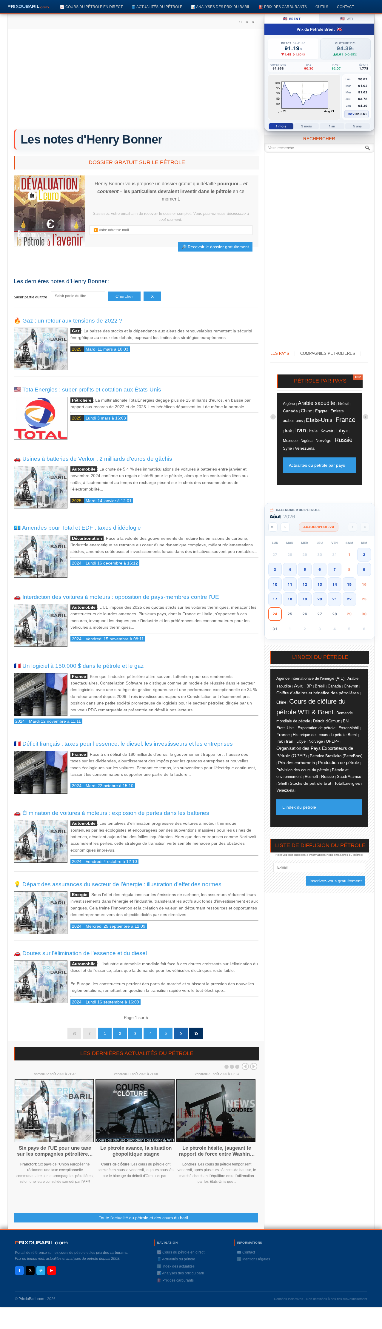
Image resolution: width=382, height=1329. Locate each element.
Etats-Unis (319, 420)
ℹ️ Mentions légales (253, 1259)
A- (253, 22)
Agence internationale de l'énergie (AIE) (310, 678)
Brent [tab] (292, 18)
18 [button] (289, 599)
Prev (245, 1066)
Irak (288, 430)
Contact (345, 7)
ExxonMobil (348, 728)
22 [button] (349, 599)
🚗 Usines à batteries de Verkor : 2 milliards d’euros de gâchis (93, 459)
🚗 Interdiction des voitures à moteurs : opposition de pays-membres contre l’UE (116, 597)
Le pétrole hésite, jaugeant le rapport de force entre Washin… (217, 1151)
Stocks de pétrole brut (310, 783)
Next (253, 1066)
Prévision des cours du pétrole (302, 770)
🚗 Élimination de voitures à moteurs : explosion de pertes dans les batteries (111, 813)
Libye (342, 431)
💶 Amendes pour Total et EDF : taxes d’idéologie (77, 528)
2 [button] (364, 554)
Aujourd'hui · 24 (318, 527)
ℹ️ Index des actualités (176, 1266)
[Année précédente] (273, 527)
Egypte (321, 411)
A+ (240, 22)
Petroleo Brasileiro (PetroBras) (336, 756)
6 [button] (319, 569)
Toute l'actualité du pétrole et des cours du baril (143, 1217)
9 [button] (364, 569)
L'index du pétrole (299, 807)
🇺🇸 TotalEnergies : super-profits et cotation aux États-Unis (87, 389)
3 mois (306, 126)
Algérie (289, 403)
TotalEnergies (347, 783)
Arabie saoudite (316, 403)
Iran (300, 430)
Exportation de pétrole (316, 728)
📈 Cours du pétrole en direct (91, 7)
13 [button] (319, 584)
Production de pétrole (338, 762)
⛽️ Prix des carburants (283, 7)
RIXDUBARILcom (41, 1242)
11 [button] (289, 584)
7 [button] (334, 569)
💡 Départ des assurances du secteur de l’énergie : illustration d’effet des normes (117, 884)
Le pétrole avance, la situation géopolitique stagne (136, 1151)
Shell (282, 783)
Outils (321, 7)
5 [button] (305, 569)
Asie (299, 685)
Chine (306, 410)
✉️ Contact (246, 1252)
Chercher (124, 296)
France (345, 419)
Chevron (351, 686)
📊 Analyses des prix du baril (220, 7)
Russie (343, 440)
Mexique (290, 441)
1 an (332, 126)
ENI (346, 721)
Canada (290, 410)
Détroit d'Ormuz (326, 721)
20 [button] (319, 599)
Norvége (323, 440)
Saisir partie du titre (31, 297)
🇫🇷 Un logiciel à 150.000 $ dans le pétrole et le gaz (79, 666)
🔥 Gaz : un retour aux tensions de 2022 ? (68, 320)
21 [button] (334, 599)
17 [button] (274, 599)
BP (309, 686)
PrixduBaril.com (31, 1299)
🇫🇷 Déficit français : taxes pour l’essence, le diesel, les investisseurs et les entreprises (123, 744)
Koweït (327, 431)
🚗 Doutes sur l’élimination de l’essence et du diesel (80, 953)
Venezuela (305, 448)
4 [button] (290, 569)
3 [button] (275, 569)
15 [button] (349, 584)
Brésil (343, 403)
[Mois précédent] (285, 527)
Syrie (287, 448)
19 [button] (304, 599)
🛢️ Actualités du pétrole (156, 7)
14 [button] (334, 584)
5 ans (357, 126)
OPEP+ (332, 741)
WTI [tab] (346, 18)
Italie (313, 431)
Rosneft (311, 777)
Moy (351, 114)
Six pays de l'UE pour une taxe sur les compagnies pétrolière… (55, 1151)
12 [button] (304, 584)
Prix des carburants (296, 762)
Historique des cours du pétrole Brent (325, 735)
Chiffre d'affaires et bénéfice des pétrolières (317, 692)
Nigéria (306, 440)
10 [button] (274, 584)
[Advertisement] (136, 81)
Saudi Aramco (349, 776)
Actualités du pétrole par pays (317, 465)
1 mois (281, 126)
